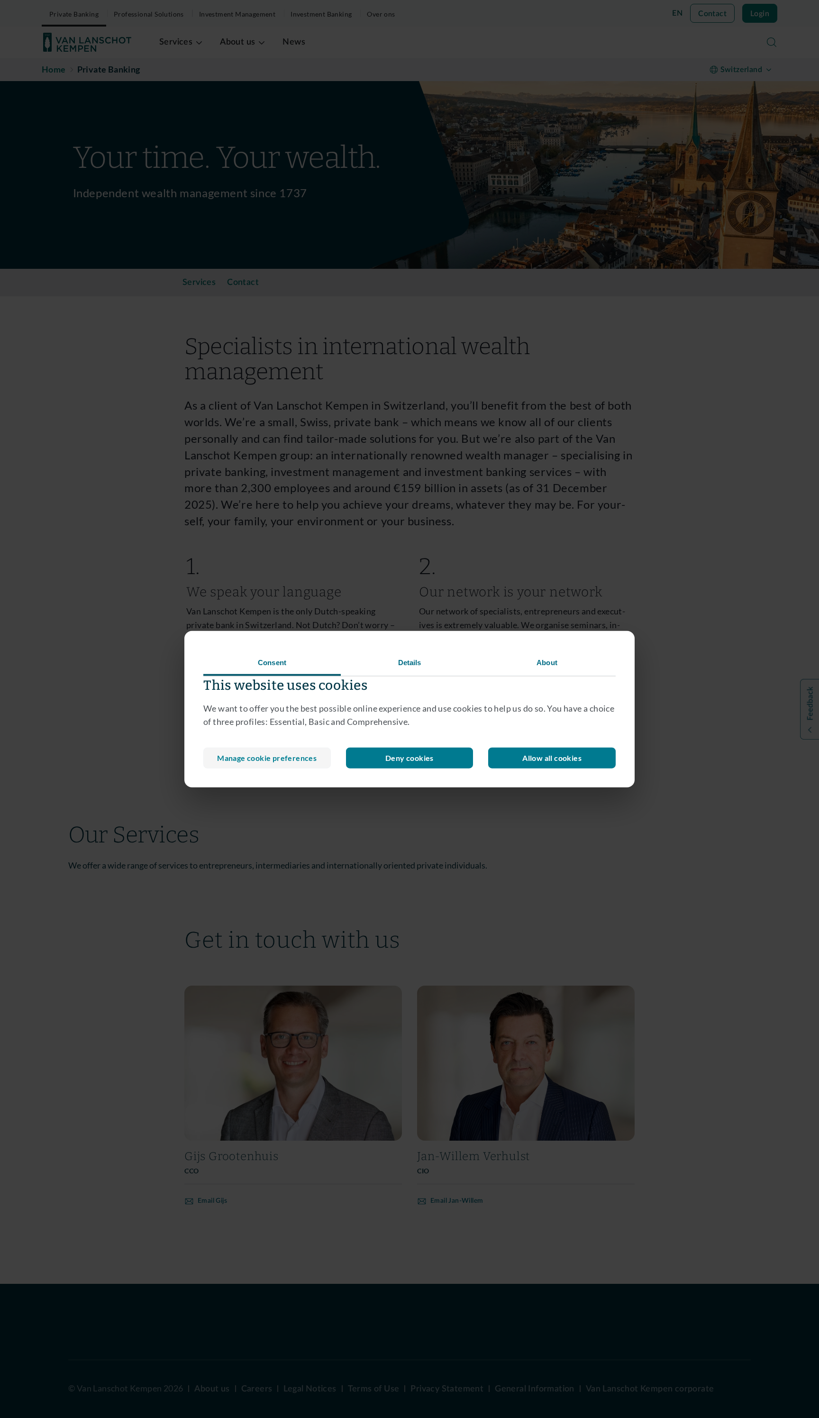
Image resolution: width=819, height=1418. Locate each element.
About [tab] (547, 662)
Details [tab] (409, 662)
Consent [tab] (272, 662)
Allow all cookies (552, 757)
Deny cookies (409, 757)
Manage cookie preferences (267, 757)
